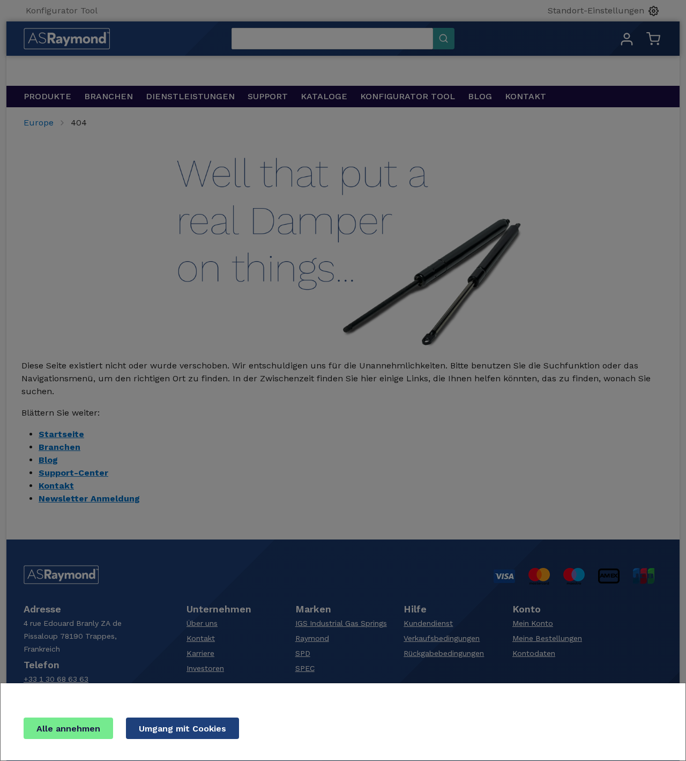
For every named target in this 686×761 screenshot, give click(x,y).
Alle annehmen (68, 728)
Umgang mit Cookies (182, 728)
